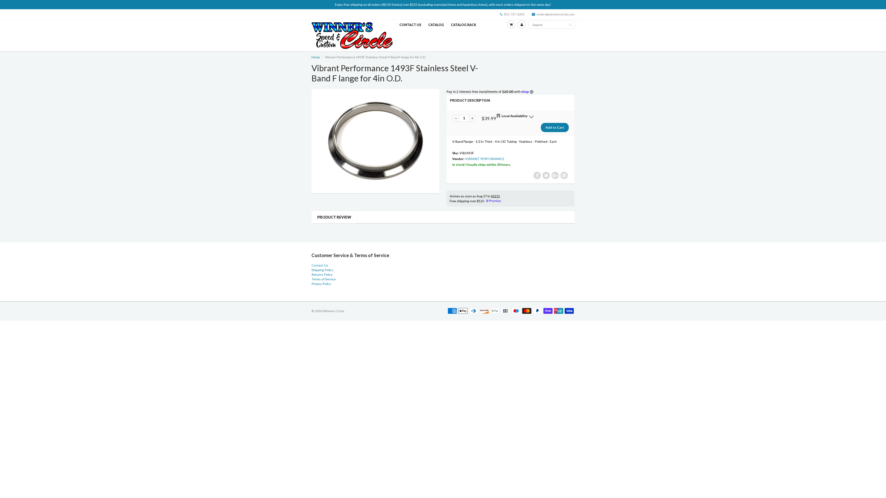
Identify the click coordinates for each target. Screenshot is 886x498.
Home (315, 57)
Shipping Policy (322, 270)
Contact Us (410, 25)
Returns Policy (321, 274)
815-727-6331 (514, 14)
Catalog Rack (463, 25)
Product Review (334, 217)
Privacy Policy (321, 284)
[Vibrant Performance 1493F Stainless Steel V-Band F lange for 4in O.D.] (375, 140)
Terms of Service (323, 279)
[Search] (570, 25)
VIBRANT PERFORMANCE (484, 159)
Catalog (436, 25)
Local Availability (514, 116)
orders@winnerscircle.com (555, 14)
